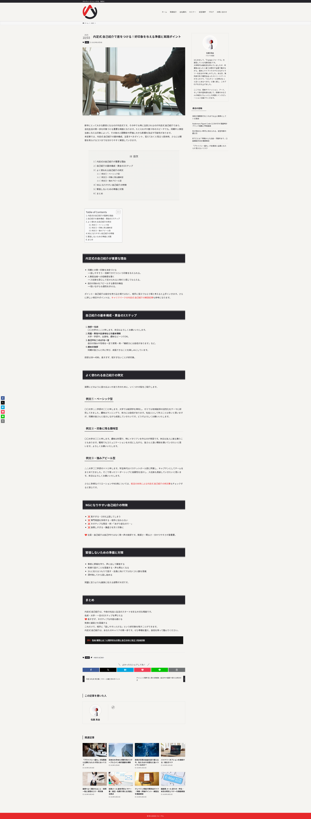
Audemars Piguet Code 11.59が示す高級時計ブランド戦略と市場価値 (209, 124)
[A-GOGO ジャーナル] (90, 12)
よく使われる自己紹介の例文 (110, 170)
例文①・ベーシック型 (110, 173)
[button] (91, 670)
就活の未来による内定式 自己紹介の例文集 (150, 483)
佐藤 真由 (95, 719)
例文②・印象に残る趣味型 (112, 177)
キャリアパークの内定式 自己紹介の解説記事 (132, 297)
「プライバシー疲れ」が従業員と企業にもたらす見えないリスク (209, 147)
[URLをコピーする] (176, 670)
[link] (113, 707)
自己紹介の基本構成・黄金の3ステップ (115, 165)
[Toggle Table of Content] (117, 212)
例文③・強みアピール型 (111, 180)
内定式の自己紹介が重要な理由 (111, 161)
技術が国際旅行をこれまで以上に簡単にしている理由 (209, 117)
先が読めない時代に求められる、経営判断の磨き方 (209, 132)
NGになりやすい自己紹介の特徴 (112, 184)
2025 (86, 42)
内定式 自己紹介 (99, 657)
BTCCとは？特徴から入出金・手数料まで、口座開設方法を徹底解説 (209, 139)
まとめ (100, 193)
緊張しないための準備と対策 (110, 189)
